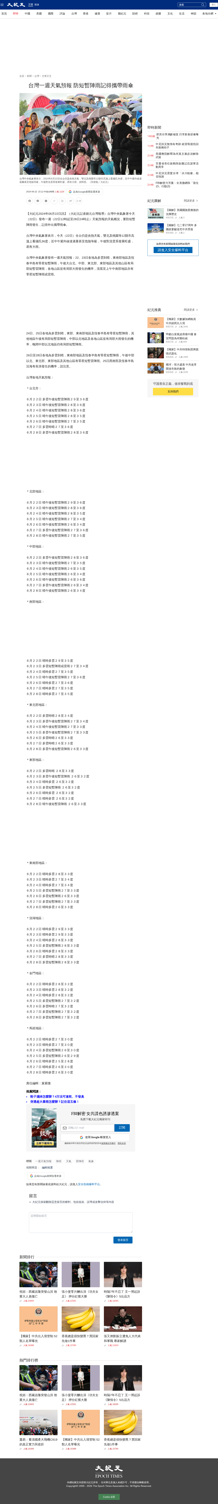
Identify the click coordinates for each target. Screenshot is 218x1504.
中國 (27, 13)
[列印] (62, 202)
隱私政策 (122, 1143)
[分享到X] (46, 202)
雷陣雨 (80, 1161)
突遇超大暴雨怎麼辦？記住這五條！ (54, 1101)
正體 (30, 4)
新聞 (29, 76)
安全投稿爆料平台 (89, 1184)
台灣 (74, 13)
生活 (181, 13)
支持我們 (173, 391)
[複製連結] (54, 201)
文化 (170, 13)
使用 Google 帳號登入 (98, 1137)
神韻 (193, 13)
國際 (50, 13)
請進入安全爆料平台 (173, 250)
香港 (85, 13)
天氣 (68, 1161)
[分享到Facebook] (29, 202)
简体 (36, 4)
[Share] (21, 1301)
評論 (62, 13)
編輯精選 (47, 1167)
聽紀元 (122, 13)
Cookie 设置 (109, 1497)
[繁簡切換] (78, 202)
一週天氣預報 (43, 1161)
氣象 (91, 1161)
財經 (135, 13)
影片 (109, 13)
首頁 (4, 13)
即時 (15, 13)
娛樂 (158, 13)
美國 (39, 13)
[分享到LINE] (37, 202)
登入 (214, 4)
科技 (147, 13)
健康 (97, 13)
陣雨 (58, 1161)
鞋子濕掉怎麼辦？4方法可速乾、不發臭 (57, 1096)
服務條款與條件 (108, 1143)
